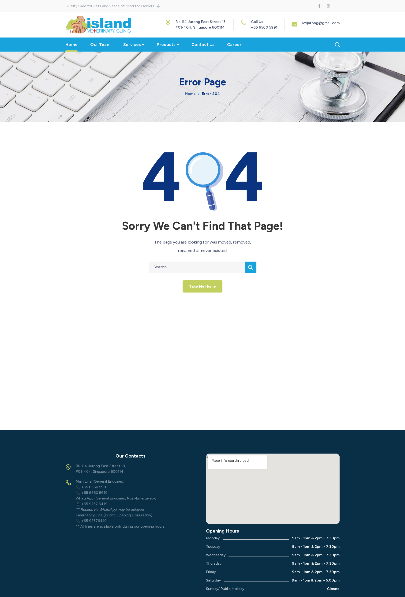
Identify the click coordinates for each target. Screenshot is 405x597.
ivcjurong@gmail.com (321, 23)
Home (190, 93)
